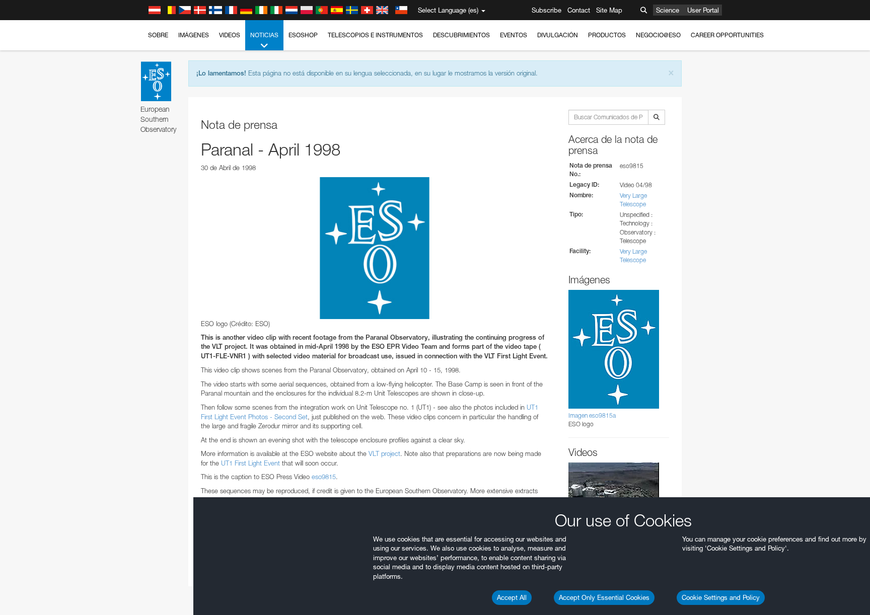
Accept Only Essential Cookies (604, 597)
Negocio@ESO (658, 35)
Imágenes (193, 35)
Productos (607, 35)
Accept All (512, 597)
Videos (229, 35)
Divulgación (557, 35)
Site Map (609, 10)
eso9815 (324, 477)
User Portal (703, 10)
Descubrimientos (461, 35)
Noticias (264, 35)
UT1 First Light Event (250, 463)
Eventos (513, 35)
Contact (578, 10)
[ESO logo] (374, 248)
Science (667, 10)
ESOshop (303, 35)
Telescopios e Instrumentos (375, 35)
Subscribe (546, 10)
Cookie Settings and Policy (721, 597)
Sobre (158, 35)
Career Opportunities (727, 35)
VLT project (384, 453)
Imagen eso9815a (592, 415)
